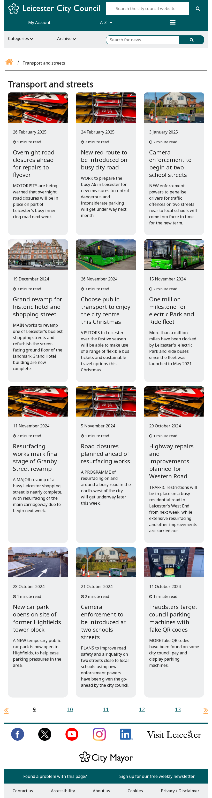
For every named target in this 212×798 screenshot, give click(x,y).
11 (106, 709)
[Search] (197, 8)
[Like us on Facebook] (17, 739)
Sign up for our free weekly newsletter (157, 776)
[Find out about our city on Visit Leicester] (174, 739)
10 (70, 709)
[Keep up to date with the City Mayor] (106, 762)
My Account (39, 22)
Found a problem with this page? (55, 776)
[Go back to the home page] (9, 63)
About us (101, 791)
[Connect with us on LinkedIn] (126, 739)
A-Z (104, 22)
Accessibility (63, 791)
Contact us (23, 791)
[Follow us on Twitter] (44, 739)
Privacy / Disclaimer (180, 791)
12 (142, 709)
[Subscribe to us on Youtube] (71, 739)
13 (178, 709)
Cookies (135, 791)
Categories (19, 38)
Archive (65, 38)
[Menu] (172, 22)
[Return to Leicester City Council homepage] (56, 13)
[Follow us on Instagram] (99, 739)
